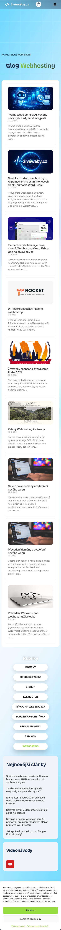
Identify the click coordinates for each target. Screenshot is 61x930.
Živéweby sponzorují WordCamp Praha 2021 (28, 370)
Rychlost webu (30, 677)
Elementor (30, 697)
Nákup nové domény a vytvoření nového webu (28, 487)
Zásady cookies (18, 926)
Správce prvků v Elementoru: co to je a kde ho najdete (27, 811)
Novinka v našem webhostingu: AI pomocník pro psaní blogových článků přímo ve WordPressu (27, 822)
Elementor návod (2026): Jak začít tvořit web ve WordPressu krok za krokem (25, 800)
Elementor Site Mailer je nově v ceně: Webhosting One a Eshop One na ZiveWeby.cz (28, 248)
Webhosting (30, 746)
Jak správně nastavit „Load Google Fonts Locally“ (26, 833)
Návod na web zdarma (30, 706)
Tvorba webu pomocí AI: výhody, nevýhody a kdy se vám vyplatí (24, 790)
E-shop (30, 687)
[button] (55, 4)
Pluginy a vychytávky (30, 716)
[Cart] (38, 4)
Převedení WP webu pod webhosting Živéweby (23, 614)
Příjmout (30, 910)
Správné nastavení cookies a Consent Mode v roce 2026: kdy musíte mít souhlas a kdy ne (27, 779)
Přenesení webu (30, 726)
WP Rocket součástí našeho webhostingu (25, 310)
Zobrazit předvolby (30, 918)
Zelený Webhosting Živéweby (26, 429)
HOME (5, 54)
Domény (30, 667)
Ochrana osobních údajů (37, 926)
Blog (13, 54)
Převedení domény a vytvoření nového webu (27, 551)
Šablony (30, 736)
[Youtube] (10, 864)
